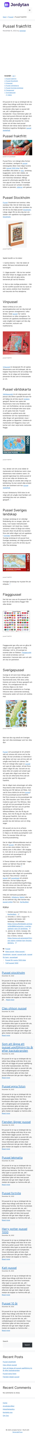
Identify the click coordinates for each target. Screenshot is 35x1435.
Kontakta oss (8, 1412)
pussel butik (21, 954)
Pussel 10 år (10, 1303)
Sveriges (7, 536)
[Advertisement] (17, 52)
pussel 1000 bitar (13, 168)
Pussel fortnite (11, 1193)
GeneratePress (17, 1432)
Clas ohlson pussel (14, 1008)
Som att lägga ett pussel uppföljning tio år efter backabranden (17, 1047)
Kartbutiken (24, 902)
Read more (10, 1000)
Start (5, 17)
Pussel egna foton (13, 1086)
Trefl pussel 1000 (11, 963)
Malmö (22, 897)
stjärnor (19, 187)
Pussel (10, 17)
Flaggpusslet (26, 652)
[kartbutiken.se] (16, 444)
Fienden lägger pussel (16, 1122)
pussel (24, 163)
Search (5, 1341)
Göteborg (15, 897)
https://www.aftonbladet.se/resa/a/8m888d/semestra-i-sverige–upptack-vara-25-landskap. (20, 926)
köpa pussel (9, 951)
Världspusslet (8, 394)
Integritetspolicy (9, 1409)
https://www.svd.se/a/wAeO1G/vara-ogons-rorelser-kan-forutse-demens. (20, 940)
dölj (14, 76)
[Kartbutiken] (16, 713)
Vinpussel (6, 367)
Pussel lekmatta (12, 1157)
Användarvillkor (8, 1406)
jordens (26, 399)
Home (5, 1403)
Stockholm (27, 210)
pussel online (8, 902)
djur (22, 171)
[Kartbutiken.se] (16, 234)
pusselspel (15, 878)
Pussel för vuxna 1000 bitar (15, 960)
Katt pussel (9, 1267)
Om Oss (6, 1416)
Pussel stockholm (13, 972)
